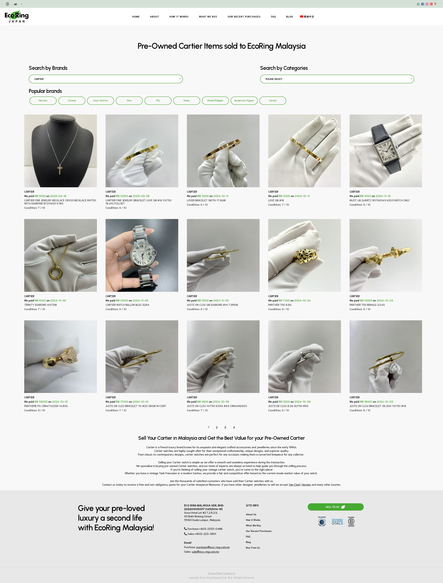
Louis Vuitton (100, 100)
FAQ (248, 536)
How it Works (253, 519)
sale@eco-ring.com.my (205, 551)
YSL (158, 100)
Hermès (43, 100)
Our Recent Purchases (259, 530)
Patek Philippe (215, 100)
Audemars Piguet (244, 100)
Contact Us (229, 573)
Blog (248, 541)
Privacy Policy (215, 573)
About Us (251, 514)
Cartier (273, 100)
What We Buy (253, 525)
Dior (129, 100)
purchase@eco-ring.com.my (213, 547)
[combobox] (18, 4)
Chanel (72, 100)
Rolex (187, 100)
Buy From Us (253, 547)
